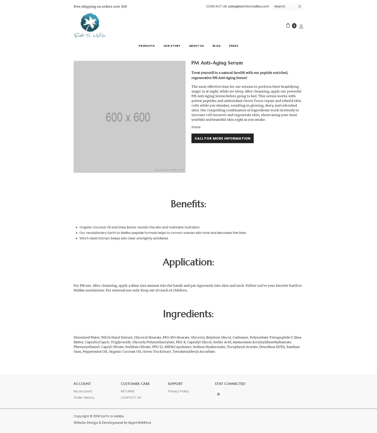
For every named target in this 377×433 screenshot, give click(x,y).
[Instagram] (218, 393)
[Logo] (90, 25)
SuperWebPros (139, 423)
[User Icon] (301, 26)
